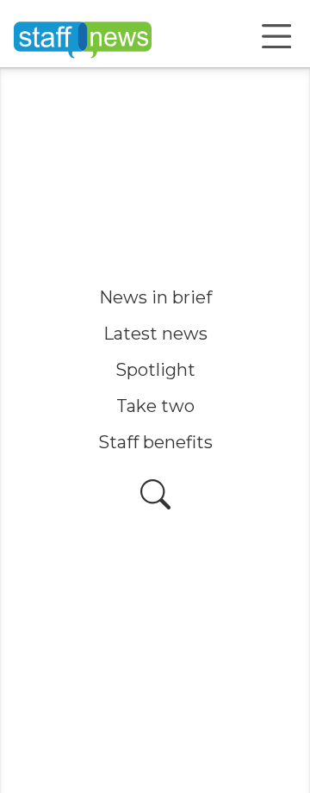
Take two (155, 406)
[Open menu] (276, 36)
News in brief (155, 297)
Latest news (155, 333)
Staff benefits (155, 442)
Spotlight (155, 369)
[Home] (83, 36)
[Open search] (155, 494)
